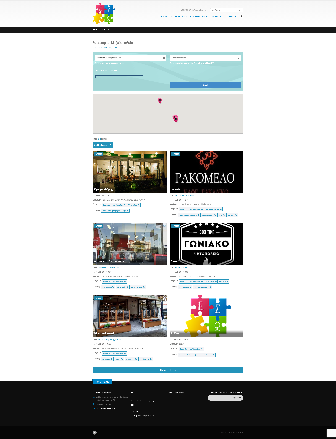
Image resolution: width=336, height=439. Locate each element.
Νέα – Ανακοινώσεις (199, 16)
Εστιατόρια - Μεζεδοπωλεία (109, 48)
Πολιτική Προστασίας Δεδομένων (142, 416)
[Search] (239, 10)
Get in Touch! (102, 382)
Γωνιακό (175, 261)
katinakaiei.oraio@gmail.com (108, 267)
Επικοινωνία (230, 16)
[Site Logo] (104, 13)
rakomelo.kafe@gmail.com (185, 195)
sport (107, 63)
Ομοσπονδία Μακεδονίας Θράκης (142, 401)
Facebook (95, 433)
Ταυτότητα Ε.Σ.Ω (177, 16)
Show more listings (168, 370)
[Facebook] (241, 16)
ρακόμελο (175, 189)
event (121, 63)
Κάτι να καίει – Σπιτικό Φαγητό (109, 261)
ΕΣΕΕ (132, 405)
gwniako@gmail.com (182, 267)
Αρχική (164, 16)
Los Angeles (185, 63)
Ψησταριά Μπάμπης (103, 189)
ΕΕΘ (132, 397)
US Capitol (195, 63)
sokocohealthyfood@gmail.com (110, 339)
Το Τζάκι (175, 333)
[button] (176, 120)
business (114, 63)
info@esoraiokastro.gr (198, 10)
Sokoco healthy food (104, 333)
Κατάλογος (216, 16)
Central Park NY (207, 63)
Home (95, 48)
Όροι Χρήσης (135, 411)
